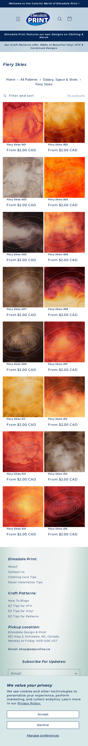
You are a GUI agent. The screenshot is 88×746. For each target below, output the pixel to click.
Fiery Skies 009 (17, 363)
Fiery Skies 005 (16, 254)
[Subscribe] (75, 673)
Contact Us (16, 572)
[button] (18, 19)
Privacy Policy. (29, 703)
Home (10, 79)
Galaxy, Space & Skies (60, 79)
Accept (43, 714)
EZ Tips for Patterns (23, 616)
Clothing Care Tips (22, 577)
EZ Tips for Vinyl (21, 611)
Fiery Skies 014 (57, 473)
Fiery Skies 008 (58, 309)
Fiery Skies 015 (16, 528)
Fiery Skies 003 (16, 199)
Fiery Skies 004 (58, 199)
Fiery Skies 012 (57, 418)
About (13, 566)
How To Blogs (18, 600)
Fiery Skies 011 (16, 418)
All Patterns (29, 79)
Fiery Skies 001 (16, 144)
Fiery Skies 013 (16, 473)
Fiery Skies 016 (57, 528)
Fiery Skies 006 (58, 254)
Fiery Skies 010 (57, 363)
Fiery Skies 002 (58, 144)
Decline (43, 725)
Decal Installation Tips (25, 582)
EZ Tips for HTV (20, 605)
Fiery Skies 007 (17, 309)
